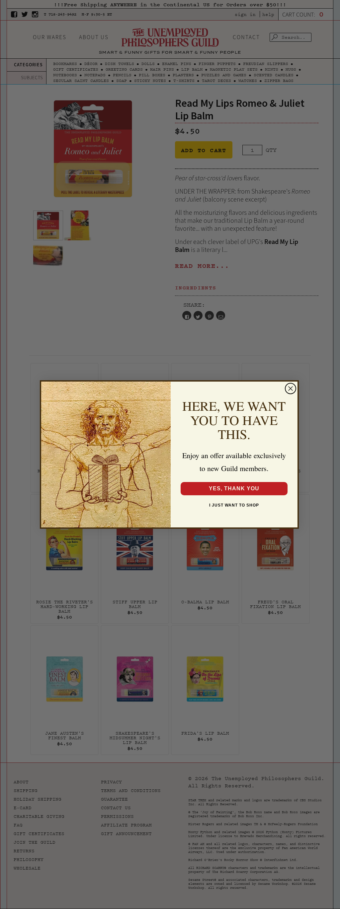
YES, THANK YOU (234, 488)
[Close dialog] (291, 389)
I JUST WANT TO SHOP (234, 505)
